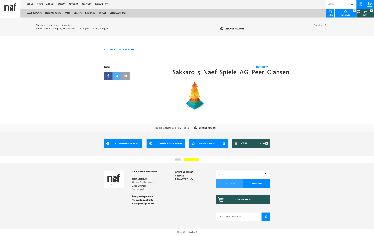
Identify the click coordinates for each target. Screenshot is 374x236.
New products (53, 13)
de (360, 3)
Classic (78, 13)
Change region (234, 29)
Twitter (116, 76)
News (40, 4)
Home (30, 4)
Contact (86, 4)
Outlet (102, 13)
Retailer (73, 4)
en (360, 5)
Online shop (243, 200)
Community (101, 4)
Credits (179, 176)
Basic (67, 13)
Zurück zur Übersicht (120, 49)
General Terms (118, 13)
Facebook (108, 76)
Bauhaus (90, 13)
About (49, 4)
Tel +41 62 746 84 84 (142, 200)
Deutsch (230, 183)
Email (125, 76)
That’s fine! (318, 25)
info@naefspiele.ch (142, 196)
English (257, 183)
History (61, 4)
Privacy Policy (184, 179)
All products (34, 13)
